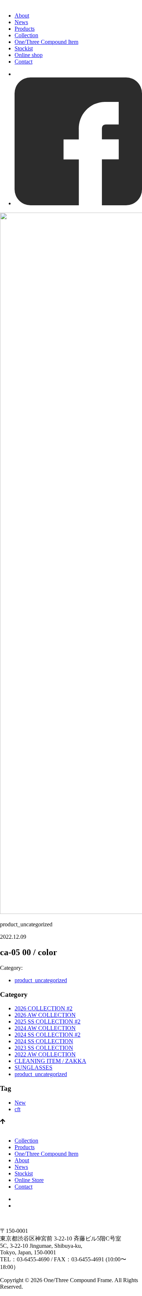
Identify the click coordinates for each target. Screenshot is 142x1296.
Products (25, 29)
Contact (23, 61)
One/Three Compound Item (46, 42)
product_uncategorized (41, 980)
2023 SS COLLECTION (44, 1048)
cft (17, 1109)
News (21, 22)
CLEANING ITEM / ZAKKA (50, 1061)
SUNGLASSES (33, 1067)
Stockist (24, 48)
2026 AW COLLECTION (45, 1015)
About (22, 15)
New (20, 1102)
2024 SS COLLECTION (44, 1041)
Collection (26, 35)
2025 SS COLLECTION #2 (47, 1021)
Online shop (29, 55)
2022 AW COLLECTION (45, 1054)
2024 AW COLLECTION (45, 1028)
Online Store (29, 1180)
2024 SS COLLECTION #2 (47, 1035)
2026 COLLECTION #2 (43, 1008)
